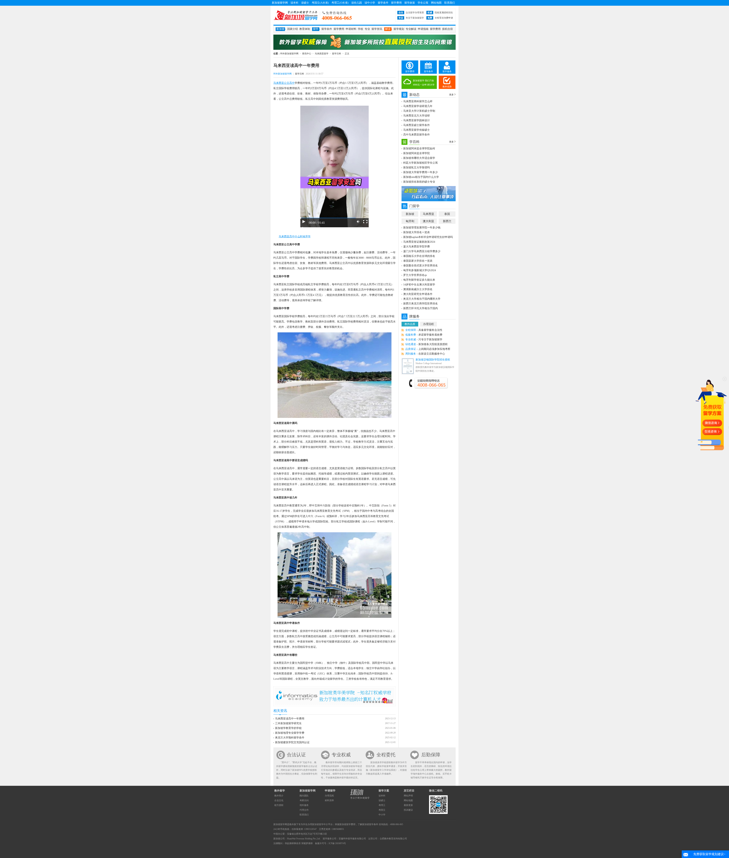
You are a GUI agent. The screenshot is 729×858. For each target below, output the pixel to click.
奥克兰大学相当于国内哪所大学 (421, 298)
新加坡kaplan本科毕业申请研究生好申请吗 (428, 237)
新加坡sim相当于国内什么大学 (421, 177)
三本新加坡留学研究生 (288, 723)
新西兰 (447, 221)
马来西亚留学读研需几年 (417, 106)
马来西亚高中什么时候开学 (295, 236)
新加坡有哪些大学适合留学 (419, 158)
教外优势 (447, 86)
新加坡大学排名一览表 (416, 232)
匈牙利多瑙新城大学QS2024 (419, 270)
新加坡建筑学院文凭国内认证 (292, 742)
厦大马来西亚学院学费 (416, 246)
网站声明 (408, 795)
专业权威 (341, 754)
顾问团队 (304, 795)
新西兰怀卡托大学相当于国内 (420, 308)
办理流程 (428, 324)
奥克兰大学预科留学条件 (289, 737)
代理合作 (304, 810)
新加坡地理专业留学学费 (289, 732)
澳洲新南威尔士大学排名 (417, 289)
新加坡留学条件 (370, 824)
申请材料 (351, 29)
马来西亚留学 (321, 53)
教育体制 (304, 29)
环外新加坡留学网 (295, 15)
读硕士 (305, 2)
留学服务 (447, 71)
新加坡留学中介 (320, 824)
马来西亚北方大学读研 (416, 115)
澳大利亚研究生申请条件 (417, 294)
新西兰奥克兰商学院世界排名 (420, 303)
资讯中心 (306, 53)
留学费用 (396, 2)
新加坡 (410, 213)
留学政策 (409, 2)
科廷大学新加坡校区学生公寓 (420, 162)
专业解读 (411, 29)
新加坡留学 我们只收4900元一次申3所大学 (424, 82)
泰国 (447, 213)
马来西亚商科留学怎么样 (417, 101)
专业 (367, 29)
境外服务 (304, 805)
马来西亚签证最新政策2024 (419, 241)
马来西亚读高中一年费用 (289, 718)
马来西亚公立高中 (284, 83)
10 (391, 702)
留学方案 (384, 790)
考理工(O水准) (340, 2)
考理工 (382, 805)
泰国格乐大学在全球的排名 (419, 256)
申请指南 (423, 29)
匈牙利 (410, 221)
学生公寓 (423, 2)
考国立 (382, 810)
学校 (360, 29)
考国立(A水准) (320, 2)
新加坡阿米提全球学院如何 (419, 148)
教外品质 (410, 324)
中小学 (382, 814)
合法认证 (296, 754)
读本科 (294, 2)
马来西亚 (428, 213)
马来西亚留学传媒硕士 (416, 129)
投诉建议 (408, 810)
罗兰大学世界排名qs (415, 275)
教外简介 (278, 795)
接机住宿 (447, 29)
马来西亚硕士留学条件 (416, 125)
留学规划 (399, 29)
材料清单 (329, 800)
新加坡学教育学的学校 (288, 728)
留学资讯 (377, 29)
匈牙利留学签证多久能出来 (419, 279)
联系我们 (449, 2)
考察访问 (304, 800)
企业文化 (278, 800)
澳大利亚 (428, 221)
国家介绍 (292, 29)
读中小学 (369, 2)
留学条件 (383, 2)
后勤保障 (430, 754)
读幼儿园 (356, 2)
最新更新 (408, 805)
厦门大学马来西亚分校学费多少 (421, 251)
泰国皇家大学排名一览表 (417, 260)
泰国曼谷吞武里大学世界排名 (420, 265)
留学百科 (336, 53)
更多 (451, 94)
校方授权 (278, 805)
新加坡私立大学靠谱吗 (416, 167)
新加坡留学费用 (347, 824)
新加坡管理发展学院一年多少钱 (421, 227)
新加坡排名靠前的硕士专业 (419, 181)
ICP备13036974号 (337, 843)
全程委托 (385, 754)
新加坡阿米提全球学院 (416, 153)
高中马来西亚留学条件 (416, 134)
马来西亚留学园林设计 (416, 120)
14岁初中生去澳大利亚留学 (419, 284)
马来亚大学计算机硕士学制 (419, 110)
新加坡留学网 (280, 2)
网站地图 (436, 2)
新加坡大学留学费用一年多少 (420, 172)
